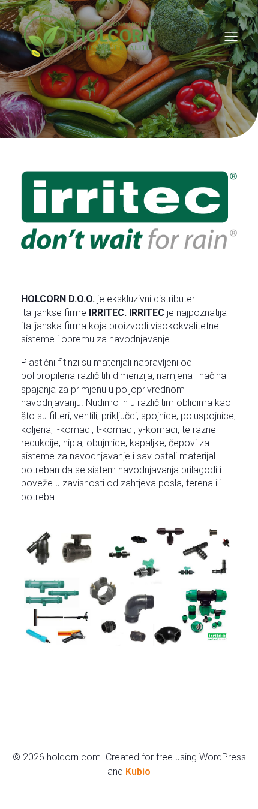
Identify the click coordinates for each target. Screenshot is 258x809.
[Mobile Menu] (231, 36)
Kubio (138, 771)
